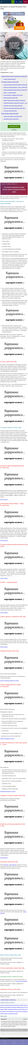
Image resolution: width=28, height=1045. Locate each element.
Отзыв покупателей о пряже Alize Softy (13, 116)
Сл (13, 1)
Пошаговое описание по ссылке (7, 791)
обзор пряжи (13, 999)
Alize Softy (6, 864)
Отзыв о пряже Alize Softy (10, 79)
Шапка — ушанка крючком (10, 92)
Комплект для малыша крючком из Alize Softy (14, 108)
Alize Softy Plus (13, 864)
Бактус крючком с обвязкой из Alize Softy (13, 95)
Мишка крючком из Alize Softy (11, 97)
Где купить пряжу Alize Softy (10, 110)
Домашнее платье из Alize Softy (11, 119)
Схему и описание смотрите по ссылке (9, 680)
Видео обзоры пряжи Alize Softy (9, 113)
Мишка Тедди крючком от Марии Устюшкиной (14, 100)
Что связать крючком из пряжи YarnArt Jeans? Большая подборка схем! (14, 189)
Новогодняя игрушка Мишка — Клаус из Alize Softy (15, 87)
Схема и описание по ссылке (7, 738)
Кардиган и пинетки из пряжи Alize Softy (13, 105)
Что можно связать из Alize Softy (10, 82)
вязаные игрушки (5, 999)
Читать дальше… (4, 499)
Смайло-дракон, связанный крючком (9, 1013)
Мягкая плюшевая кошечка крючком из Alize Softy (15, 89)
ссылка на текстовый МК (21, 981)
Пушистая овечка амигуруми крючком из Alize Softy (16, 84)
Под (16, 1)
